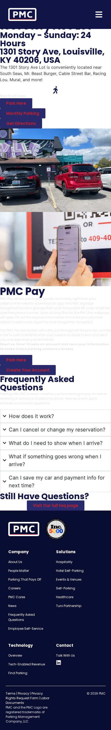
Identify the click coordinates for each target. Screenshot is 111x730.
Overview (15, 655)
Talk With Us (65, 655)
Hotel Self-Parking (70, 570)
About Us (15, 562)
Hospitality (64, 562)
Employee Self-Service (25, 628)
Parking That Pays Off (24, 579)
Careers (14, 588)
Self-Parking (65, 588)
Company (18, 551)
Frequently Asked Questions (21, 617)
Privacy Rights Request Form (24, 695)
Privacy (23, 693)
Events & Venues (69, 579)
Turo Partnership (68, 606)
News (12, 606)
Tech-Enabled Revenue (26, 664)
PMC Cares (16, 597)
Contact (64, 645)
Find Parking (17, 673)
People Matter (18, 570)
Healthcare (64, 597)
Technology (20, 645)
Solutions (66, 551)
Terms (10, 693)
